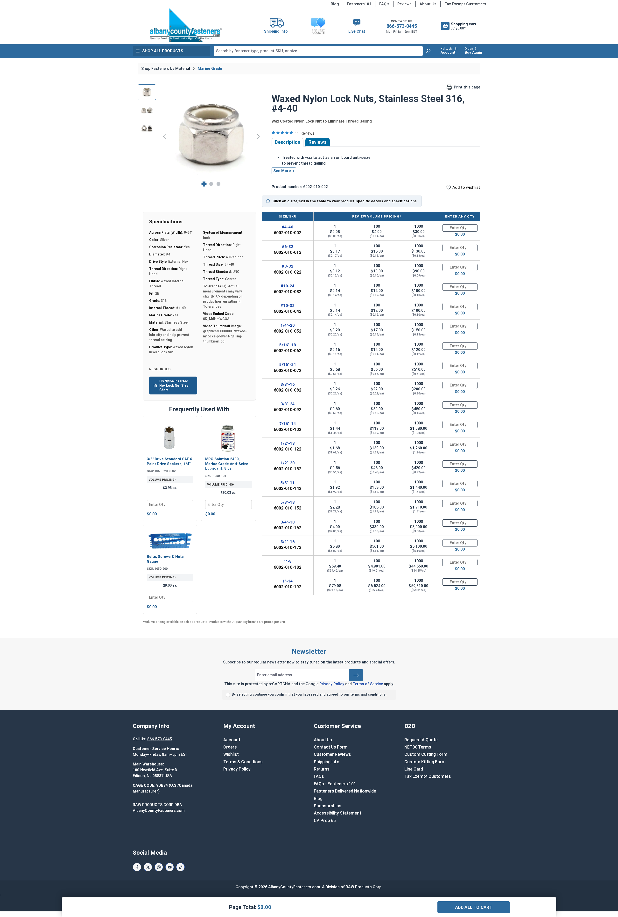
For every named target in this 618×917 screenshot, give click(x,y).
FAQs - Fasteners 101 (335, 783)
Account (231, 739)
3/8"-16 (288, 384)
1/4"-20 (288, 325)
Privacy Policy (331, 684)
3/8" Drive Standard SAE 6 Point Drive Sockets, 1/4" (169, 461)
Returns (322, 769)
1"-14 (287, 581)
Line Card (413, 769)
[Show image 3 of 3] (218, 184)
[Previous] (164, 136)
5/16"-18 (287, 344)
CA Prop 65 (325, 820)
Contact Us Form (331, 747)
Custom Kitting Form (425, 761)
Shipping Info (326, 761)
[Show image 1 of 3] (204, 184)
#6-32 (287, 246)
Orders (230, 747)
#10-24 (288, 286)
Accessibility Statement (337, 813)
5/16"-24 (287, 364)
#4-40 (287, 227)
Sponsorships (327, 805)
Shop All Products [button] (162, 51)
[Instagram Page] (158, 867)
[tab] (287, 142)
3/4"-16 (288, 541)
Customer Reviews (332, 754)
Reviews (404, 4)
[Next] (258, 136)
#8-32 (287, 266)
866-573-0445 (401, 26)
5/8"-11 (288, 482)
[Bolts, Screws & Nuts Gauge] (170, 540)
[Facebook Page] (137, 867)
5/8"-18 (288, 502)
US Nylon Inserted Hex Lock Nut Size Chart (173, 385)
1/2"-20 (288, 462)
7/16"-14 (287, 423)
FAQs (319, 776)
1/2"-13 (288, 443)
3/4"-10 (288, 522)
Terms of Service (368, 684)
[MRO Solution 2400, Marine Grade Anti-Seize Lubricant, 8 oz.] (228, 437)
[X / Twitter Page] (148, 867)
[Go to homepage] (186, 25)
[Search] (428, 51)
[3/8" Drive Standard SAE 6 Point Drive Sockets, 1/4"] (170, 437)
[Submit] (356, 675)
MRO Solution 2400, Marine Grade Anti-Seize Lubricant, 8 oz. (226, 464)
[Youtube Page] (169, 867)
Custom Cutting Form (425, 754)
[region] (200, 136)
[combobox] (318, 51)
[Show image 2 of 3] (211, 184)
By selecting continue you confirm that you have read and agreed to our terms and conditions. (309, 694)
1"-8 (288, 561)
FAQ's (384, 4)
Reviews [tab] (318, 142)
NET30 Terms (417, 747)
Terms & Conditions (243, 761)
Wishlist (231, 754)
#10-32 (288, 305)
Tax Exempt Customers (465, 4)
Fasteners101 (359, 4)
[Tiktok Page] (180, 867)
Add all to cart (473, 907)
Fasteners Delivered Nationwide (345, 791)
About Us (428, 4)
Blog (335, 4)
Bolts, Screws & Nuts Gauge (165, 559)
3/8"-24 (288, 403)
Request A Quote (421, 739)
